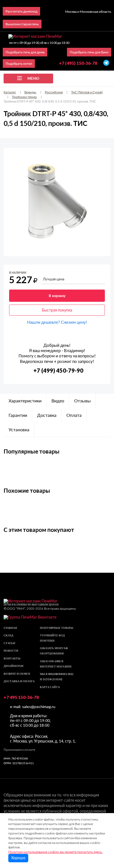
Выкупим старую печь (22, 24)
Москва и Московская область (88, 11)
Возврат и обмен (17, 673)
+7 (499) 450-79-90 (58, 370)
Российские (54, 92)
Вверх (100, 832)
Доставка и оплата (19, 681)
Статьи (9, 643)
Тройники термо (24, 97)
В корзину (57, 295)
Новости (11, 650)
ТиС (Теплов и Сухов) (87, 92)
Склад (8, 635)
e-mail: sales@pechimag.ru (32, 706)
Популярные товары (56, 627)
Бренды (30, 92)
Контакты (12, 658)
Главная (10, 627)
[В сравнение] (101, 273)
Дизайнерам (13, 665)
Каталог (10, 92)
